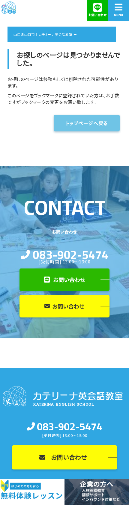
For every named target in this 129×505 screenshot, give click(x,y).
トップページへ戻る (87, 123)
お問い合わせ (69, 279)
